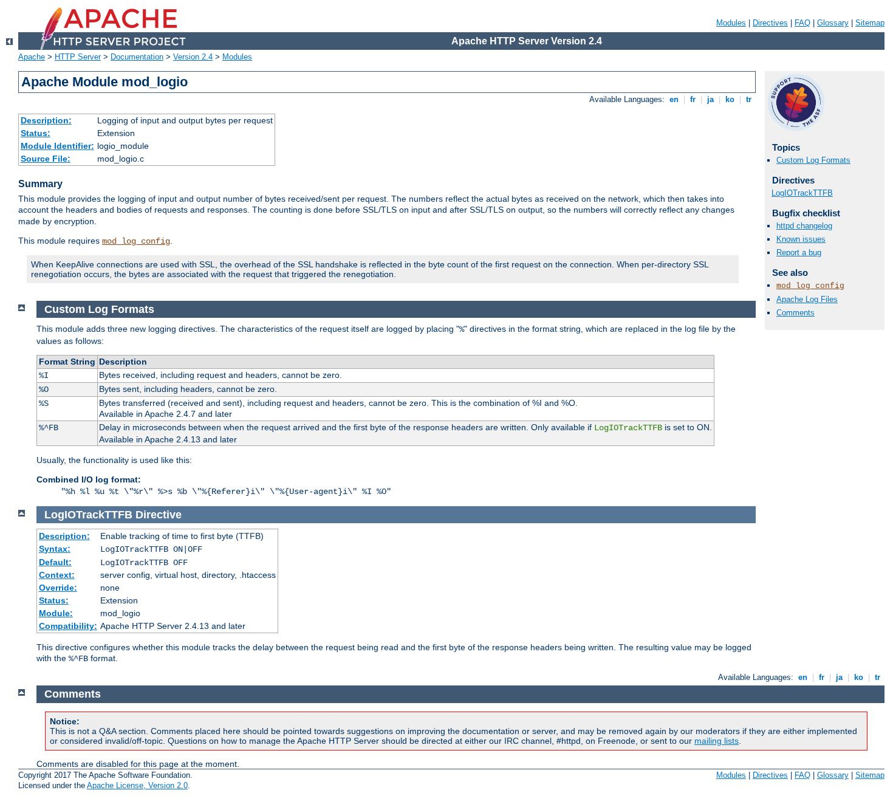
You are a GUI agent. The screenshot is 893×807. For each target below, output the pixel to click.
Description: (46, 120)
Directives (770, 22)
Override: (58, 587)
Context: (57, 575)
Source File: (45, 158)
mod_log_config (136, 241)
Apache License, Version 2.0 (137, 785)
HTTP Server (78, 56)
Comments (795, 312)
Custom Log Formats (813, 160)
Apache (31, 56)
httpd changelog (804, 225)
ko (730, 99)
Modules (731, 22)
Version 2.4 (193, 56)
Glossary (833, 22)
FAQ (802, 22)
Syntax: (54, 549)
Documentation (137, 56)
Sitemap (869, 22)
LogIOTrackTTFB (802, 192)
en (674, 99)
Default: (55, 562)
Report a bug (798, 252)
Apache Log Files (807, 299)
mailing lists (716, 741)
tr (749, 99)
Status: (35, 133)
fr (693, 99)
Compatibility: (68, 626)
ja (710, 99)
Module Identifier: (57, 146)
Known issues (801, 239)
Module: (56, 613)
